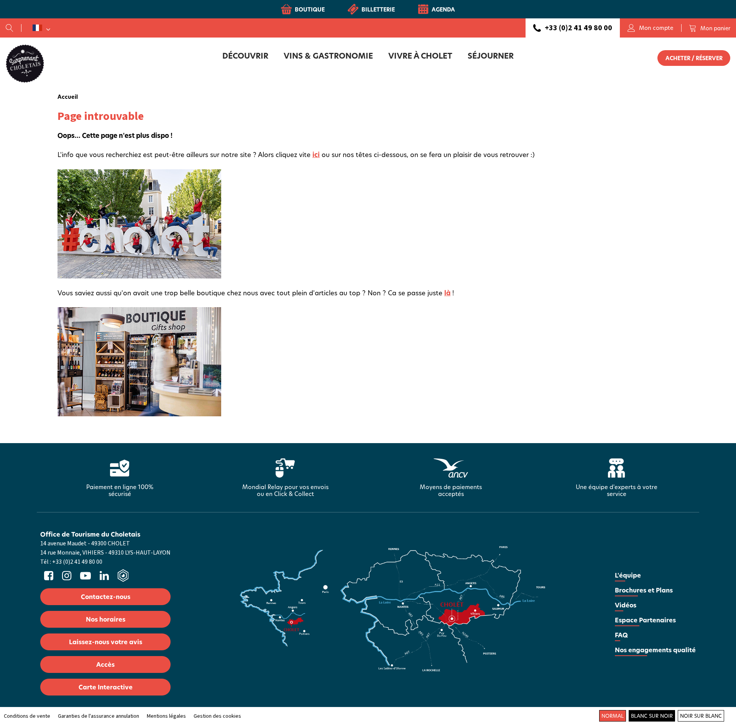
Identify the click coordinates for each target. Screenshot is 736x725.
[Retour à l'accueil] (25, 63)
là (447, 292)
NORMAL (612, 715)
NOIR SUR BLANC (701, 715)
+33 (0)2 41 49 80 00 (578, 28)
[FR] (41, 28)
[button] (709, 28)
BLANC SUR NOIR (652, 715)
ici (316, 154)
